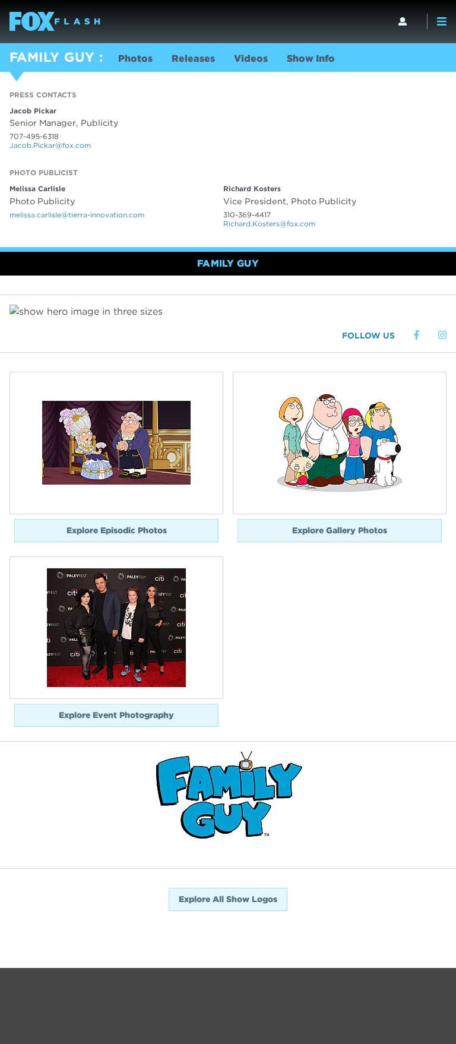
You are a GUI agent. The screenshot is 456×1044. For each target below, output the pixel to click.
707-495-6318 (34, 136)
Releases (193, 58)
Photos (135, 58)
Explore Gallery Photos (339, 530)
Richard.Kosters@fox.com (269, 223)
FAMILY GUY (52, 57)
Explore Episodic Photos (116, 530)
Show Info (311, 58)
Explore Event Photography (116, 715)
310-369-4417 (247, 214)
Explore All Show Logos (228, 899)
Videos (251, 58)
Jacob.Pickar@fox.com (50, 145)
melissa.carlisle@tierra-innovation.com (77, 214)
